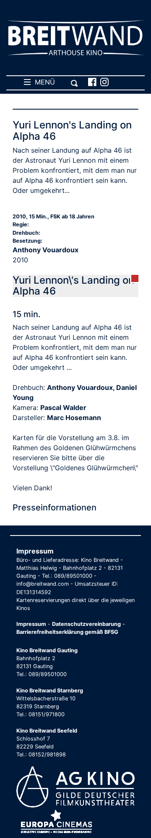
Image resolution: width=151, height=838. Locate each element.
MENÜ (43, 82)
